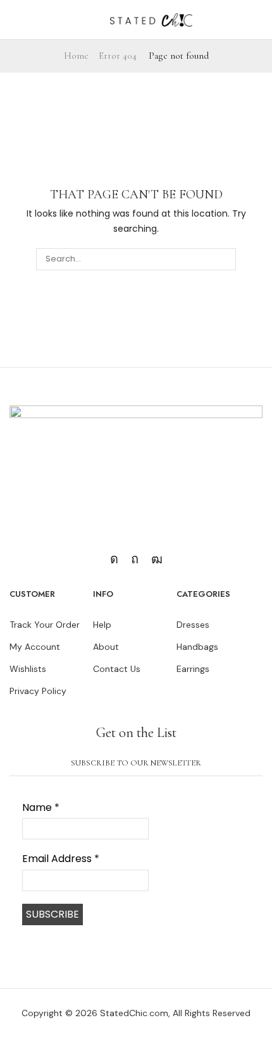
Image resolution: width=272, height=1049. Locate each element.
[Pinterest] (135, 559)
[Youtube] (157, 559)
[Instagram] (114, 559)
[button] (8, 20)
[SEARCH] (224, 259)
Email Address (60, 859)
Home (76, 55)
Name (40, 808)
